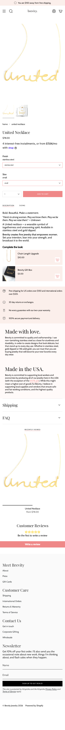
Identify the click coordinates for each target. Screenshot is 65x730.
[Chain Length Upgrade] (9, 257)
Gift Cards (7, 581)
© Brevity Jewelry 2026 (13, 705)
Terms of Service (10, 612)
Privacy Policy (51, 689)
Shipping (10, 405)
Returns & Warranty (12, 606)
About (5, 570)
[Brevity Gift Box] (9, 273)
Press (5, 576)
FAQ (6, 417)
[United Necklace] (32, 469)
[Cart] (60, 11)
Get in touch (8, 626)
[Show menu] (4, 11)
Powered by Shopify (34, 705)
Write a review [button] (32, 544)
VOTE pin (34, 380)
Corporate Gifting (11, 631)
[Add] (57, 259)
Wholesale (7, 637)
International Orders (12, 601)
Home (5, 124)
